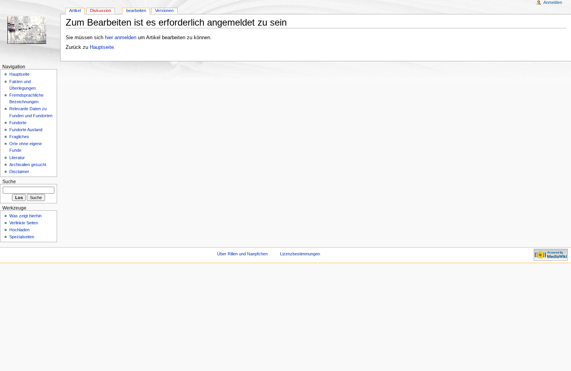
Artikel (75, 10)
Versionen (164, 10)
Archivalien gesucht (27, 164)
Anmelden (552, 2)
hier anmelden (120, 37)
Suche (9, 181)
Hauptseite (102, 47)
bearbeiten (136, 10)
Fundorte (17, 122)
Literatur (17, 157)
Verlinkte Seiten (23, 222)
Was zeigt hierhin (25, 215)
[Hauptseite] (30, 30)
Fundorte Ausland (25, 129)
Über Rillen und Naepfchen (242, 253)
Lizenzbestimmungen (300, 253)
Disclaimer (19, 171)
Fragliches (19, 136)
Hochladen (19, 229)
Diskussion (100, 10)
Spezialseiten (21, 236)
